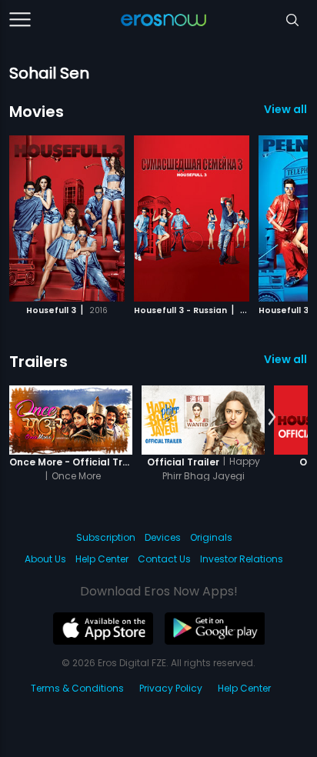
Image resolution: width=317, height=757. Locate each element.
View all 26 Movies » (286, 109)
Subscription (105, 537)
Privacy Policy (170, 688)
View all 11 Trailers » (286, 359)
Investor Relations (241, 558)
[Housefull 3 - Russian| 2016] (191, 218)
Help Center (101, 558)
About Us (45, 558)
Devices (163, 537)
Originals (211, 537)
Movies (36, 111)
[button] (272, 216)
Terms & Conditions (77, 688)
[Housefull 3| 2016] (67, 218)
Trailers (38, 361)
